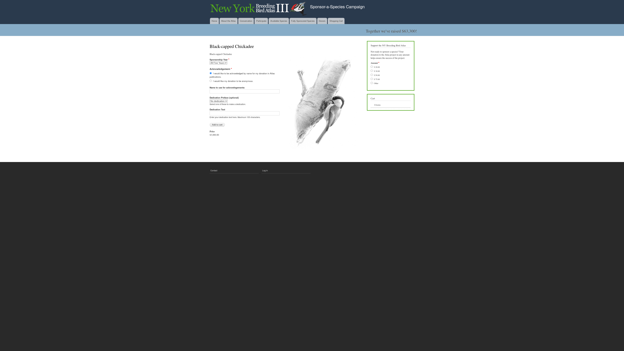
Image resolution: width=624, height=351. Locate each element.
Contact (213, 170)
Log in (265, 170)
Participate (261, 20)
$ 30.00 (377, 71)
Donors (322, 20)
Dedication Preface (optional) (224, 97)
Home (214, 20)
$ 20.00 (377, 67)
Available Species (278, 20)
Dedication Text (217, 109)
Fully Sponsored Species (303, 20)
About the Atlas (228, 20)
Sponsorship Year (219, 59)
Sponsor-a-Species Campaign (337, 6)
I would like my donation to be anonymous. (233, 81)
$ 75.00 (377, 79)
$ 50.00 (377, 75)
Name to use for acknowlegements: (227, 87)
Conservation (246, 20)
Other (376, 83)
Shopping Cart (336, 20)
